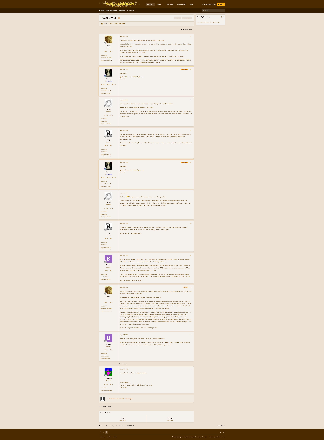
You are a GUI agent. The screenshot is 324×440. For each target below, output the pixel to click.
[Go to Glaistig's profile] (108, 103)
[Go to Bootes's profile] (108, 259)
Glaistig (108, 109)
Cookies (109, 437)
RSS (116, 437)
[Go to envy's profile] (108, 133)
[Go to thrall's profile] (102, 23)
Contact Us (102, 437)
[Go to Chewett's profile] (108, 73)
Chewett (108, 79)
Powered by (217, 437)
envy (108, 140)
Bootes (108, 265)
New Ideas (122, 23)
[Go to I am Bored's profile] (108, 372)
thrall (105, 23)
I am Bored (108, 378)
